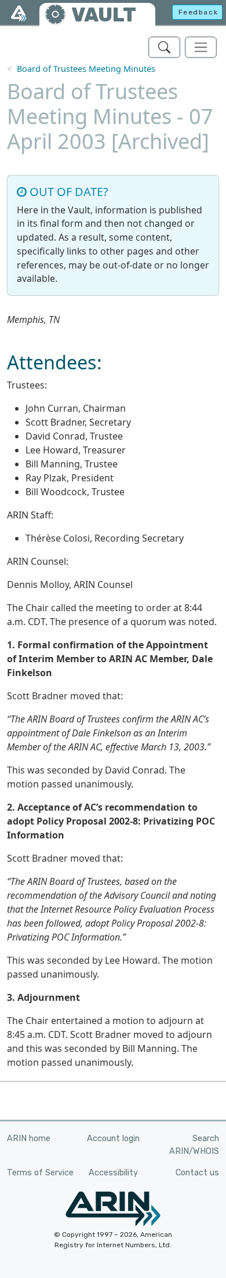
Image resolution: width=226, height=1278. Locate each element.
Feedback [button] (198, 12)
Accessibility (113, 1173)
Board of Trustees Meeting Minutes (86, 68)
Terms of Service (40, 1173)
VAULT (103, 15)
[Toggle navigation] (201, 47)
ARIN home (28, 1138)
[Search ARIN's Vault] (164, 47)
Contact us (197, 1173)
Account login (113, 1138)
